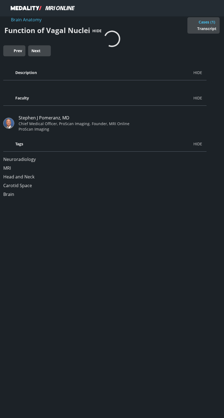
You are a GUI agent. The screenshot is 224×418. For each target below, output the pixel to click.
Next (35, 50)
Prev (18, 50)
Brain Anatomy (26, 20)
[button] (105, 72)
